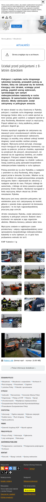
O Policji (4, 391)
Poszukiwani (18, 384)
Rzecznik (5, 457)
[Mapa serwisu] (6, 17)
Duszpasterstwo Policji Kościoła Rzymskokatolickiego (20, 403)
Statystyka (5, 410)
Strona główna (6, 39)
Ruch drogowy (7, 384)
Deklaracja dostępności (31, 481)
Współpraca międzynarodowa (26, 401)
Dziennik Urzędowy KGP (10, 427)
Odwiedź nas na (6, 468)
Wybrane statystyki (32, 414)
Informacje (5, 414)
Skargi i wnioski (16, 457)
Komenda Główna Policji (31, 395)
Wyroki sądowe (26, 427)
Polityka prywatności (7, 497)
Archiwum (5, 449)
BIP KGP (32, 469)
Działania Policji (7, 377)
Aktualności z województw (21, 382)
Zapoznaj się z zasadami (8, 494)
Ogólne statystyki (18, 414)
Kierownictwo (15, 395)
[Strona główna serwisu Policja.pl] (3, 17)
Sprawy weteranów (30, 457)
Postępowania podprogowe (34, 446)
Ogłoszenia (28, 435)
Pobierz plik (8, 361)
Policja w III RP (18, 398)
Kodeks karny (7, 417)
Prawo (3, 423)
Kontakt (4, 452)
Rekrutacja (20, 438)
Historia (28, 398)
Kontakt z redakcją (6, 481)
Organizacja (6, 398)
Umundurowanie (8, 401)
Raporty (29, 417)
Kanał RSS (2, 468)
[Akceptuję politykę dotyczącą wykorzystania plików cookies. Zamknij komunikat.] (43, 2)
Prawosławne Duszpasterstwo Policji (15, 406)
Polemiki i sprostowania (23, 387)
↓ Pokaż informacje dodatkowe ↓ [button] (23, 368)
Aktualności (17, 39)
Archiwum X (37, 382)
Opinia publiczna (8, 420)
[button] (42, 17)
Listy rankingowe (8, 438)
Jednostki (5, 395)
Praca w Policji (6, 431)
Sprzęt (35, 398)
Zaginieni (28, 384)
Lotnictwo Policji (7, 387)
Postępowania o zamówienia (12, 446)
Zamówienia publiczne (9, 442)
